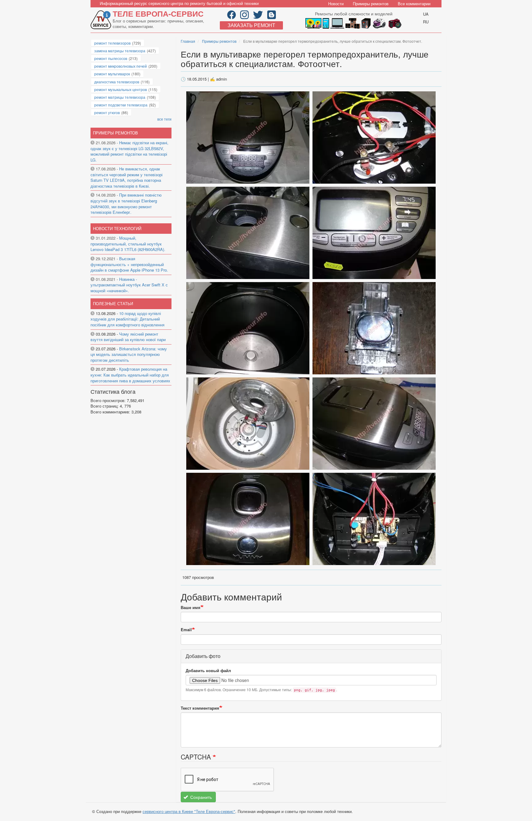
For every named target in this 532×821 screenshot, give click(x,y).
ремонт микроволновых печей (120, 66)
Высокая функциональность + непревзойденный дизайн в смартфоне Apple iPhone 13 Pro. (129, 264)
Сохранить (200, 797)
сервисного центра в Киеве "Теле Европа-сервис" (189, 811)
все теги (164, 119)
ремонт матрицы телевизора (119, 97)
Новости (336, 3)
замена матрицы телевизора (119, 50)
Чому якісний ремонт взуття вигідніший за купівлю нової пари (128, 337)
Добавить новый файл (208, 670)
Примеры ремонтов (371, 3)
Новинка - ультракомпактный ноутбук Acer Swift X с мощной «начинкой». (129, 284)
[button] (248, 137)
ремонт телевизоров (112, 43)
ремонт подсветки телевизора (120, 104)
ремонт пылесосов (110, 58)
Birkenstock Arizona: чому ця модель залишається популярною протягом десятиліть (129, 354)
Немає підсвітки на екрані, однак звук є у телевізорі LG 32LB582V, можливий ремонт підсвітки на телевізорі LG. (129, 151)
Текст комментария (200, 708)
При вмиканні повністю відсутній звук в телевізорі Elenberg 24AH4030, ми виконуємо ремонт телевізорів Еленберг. (126, 203)
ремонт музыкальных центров (120, 89)
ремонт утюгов (107, 112)
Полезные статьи (113, 303)
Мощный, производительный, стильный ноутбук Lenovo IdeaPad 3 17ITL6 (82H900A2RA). (128, 243)
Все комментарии (414, 3)
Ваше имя (190, 607)
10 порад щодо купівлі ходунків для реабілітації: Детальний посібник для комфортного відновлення (127, 319)
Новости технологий (117, 228)
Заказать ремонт (251, 25)
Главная (188, 41)
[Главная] (102, 19)
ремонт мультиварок (112, 73)
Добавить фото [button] (203, 656)
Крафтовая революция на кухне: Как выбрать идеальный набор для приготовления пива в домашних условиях (130, 374)
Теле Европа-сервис (158, 13)
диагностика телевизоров (116, 81)
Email (186, 629)
